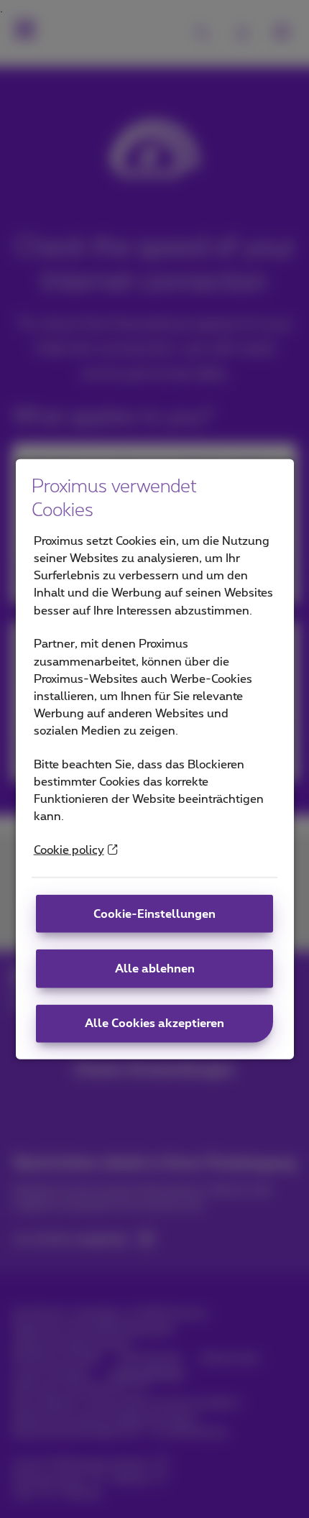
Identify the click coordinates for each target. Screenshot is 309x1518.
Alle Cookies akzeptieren (154, 1023)
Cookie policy (69, 850)
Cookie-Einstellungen (154, 913)
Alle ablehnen (155, 969)
